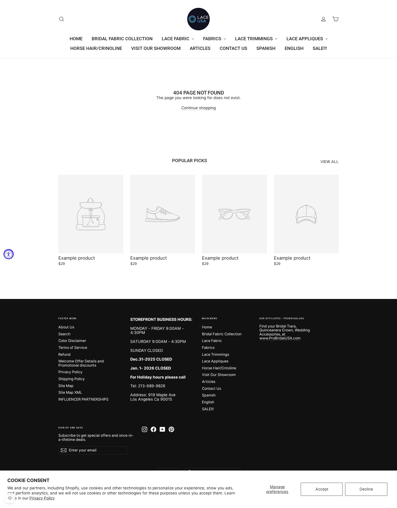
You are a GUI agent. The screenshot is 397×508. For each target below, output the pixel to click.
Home (76, 38)
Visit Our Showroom (156, 48)
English (294, 48)
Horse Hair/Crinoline (96, 48)
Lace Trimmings (254, 38)
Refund (64, 354)
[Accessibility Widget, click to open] (8, 254)
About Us (66, 327)
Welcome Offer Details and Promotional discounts (81, 363)
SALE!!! (320, 48)
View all (329, 161)
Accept (321, 489)
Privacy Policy (42, 498)
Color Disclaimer (72, 341)
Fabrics (212, 38)
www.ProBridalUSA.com (280, 338)
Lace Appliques (305, 38)
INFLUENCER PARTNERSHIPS (83, 399)
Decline (366, 489)
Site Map (66, 386)
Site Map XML (70, 392)
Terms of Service (72, 347)
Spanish (265, 48)
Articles (200, 48)
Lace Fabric (176, 38)
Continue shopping (198, 108)
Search (64, 334)
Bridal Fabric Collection (122, 38)
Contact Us (233, 48)
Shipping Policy (71, 379)
